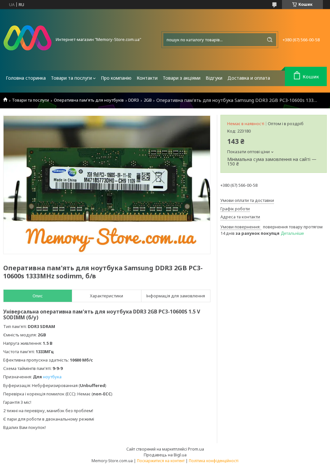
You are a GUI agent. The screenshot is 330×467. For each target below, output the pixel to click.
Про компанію (116, 78)
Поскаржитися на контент (161, 460)
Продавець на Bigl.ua (165, 455)
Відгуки (214, 78)
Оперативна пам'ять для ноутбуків (89, 100)
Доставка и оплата (249, 78)
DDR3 (133, 100)
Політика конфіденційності (213, 460)
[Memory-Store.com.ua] (27, 39)
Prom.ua (196, 449)
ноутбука (52, 377)
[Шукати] (269, 39)
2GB (148, 100)
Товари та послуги (71, 78)
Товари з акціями (181, 78)
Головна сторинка (26, 78)
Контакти (147, 78)
